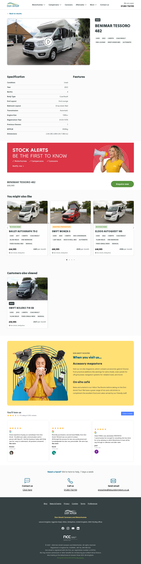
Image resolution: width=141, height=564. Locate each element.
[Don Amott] (13, 5)
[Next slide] (133, 228)
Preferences (92, 503)
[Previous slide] (7, 228)
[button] (38, 5)
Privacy (66, 503)
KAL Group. (80, 558)
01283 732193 (127, 6)
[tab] (67, 259)
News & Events (55, 503)
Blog (45, 503)
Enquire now (122, 184)
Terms (83, 503)
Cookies (75, 503)
